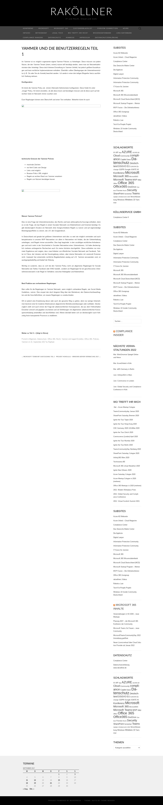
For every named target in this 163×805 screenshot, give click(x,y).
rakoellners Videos (120, 116)
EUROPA (133, 166)
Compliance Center (120, 61)
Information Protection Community (126, 78)
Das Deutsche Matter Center (123, 66)
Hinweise (70, 37)
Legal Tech (57, 33)
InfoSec (26, 33)
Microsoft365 (133, 176)
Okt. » (32, 789)
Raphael (51, 342)
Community (125, 156)
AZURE (127, 152)
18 (27, 783)
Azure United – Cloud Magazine (125, 57)
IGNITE (134, 169)
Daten (129, 159)
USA (128, 196)
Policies (96, 339)
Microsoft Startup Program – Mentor (126, 103)
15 (59, 780)
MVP (135, 180)
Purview (119, 190)
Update (115, 196)
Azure (126, 28)
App (120, 152)
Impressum (85, 37)
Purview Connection (107, 28)
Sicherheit (128, 194)
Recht (58, 339)
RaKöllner (81, 12)
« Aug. (25, 789)
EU (128, 166)
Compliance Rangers (33, 37)
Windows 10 (130, 200)
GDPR (121, 169)
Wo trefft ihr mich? (78, 33)
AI (114, 152)
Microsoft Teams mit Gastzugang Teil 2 (38, 356)
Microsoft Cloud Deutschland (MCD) (126, 99)
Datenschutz (54, 37)
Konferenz (28, 28)
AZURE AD (136, 152)
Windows (121, 200)
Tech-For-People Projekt (122, 124)
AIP (117, 152)
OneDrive (132, 187)
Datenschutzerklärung (106, 37)
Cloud (116, 155)
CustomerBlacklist (82, 28)
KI (138, 169)
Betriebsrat (41, 33)
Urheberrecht (122, 196)
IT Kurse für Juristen (120, 86)
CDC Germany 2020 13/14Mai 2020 (126, 428)
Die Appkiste (118, 70)
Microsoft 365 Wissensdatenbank (125, 95)
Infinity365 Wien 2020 (121, 457)
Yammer (65, 339)
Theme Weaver (108, 800)
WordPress (75, 800)
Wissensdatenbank (102, 33)
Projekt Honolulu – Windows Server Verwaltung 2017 (78, 356)
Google (128, 169)
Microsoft (43, 28)
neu (139, 180)
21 (51, 783)
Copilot (123, 159)
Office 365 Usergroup (121, 112)
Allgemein (32, 339)
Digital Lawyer (118, 74)
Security (132, 190)
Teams (136, 193)
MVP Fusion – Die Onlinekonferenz (126, 107)
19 (35, 783)
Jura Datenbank (124, 33)
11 (27, 780)
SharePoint (118, 193)
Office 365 (51, 339)
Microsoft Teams (122, 179)
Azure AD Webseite (120, 53)
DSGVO (122, 166)
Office (115, 183)
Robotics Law (118, 120)
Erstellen (80, 339)
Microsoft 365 (61, 28)
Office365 (120, 186)
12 (35, 780)
